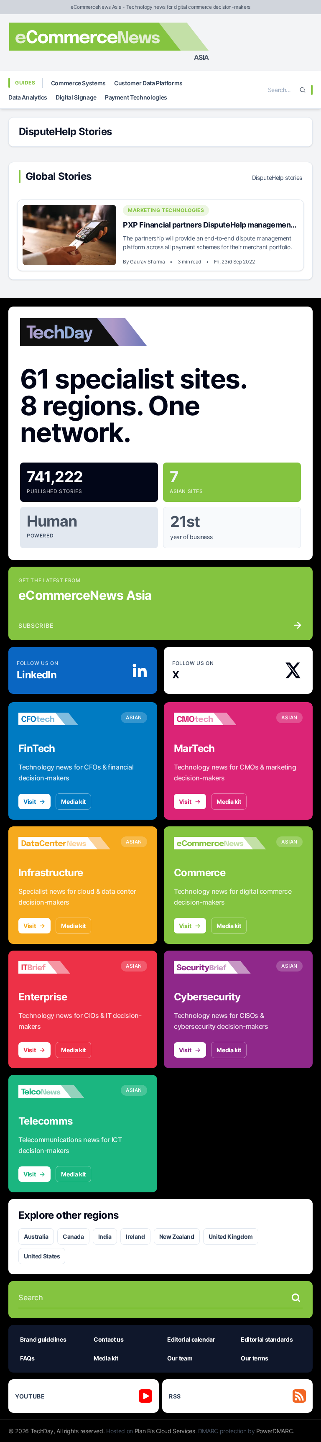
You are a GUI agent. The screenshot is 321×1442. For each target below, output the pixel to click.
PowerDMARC (274, 1430)
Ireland (135, 1236)
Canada (73, 1236)
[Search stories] (296, 1297)
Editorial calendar (191, 1339)
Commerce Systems (78, 83)
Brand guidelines (43, 1339)
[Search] (303, 90)
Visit (29, 801)
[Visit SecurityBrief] (220, 967)
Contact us (109, 1339)
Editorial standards (267, 1339)
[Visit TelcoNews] (64, 1091)
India (105, 1236)
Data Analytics (27, 97)
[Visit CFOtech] (64, 719)
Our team (179, 1358)
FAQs (27, 1358)
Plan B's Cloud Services (165, 1430)
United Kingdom (231, 1236)
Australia (36, 1236)
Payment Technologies (136, 97)
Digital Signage (76, 97)
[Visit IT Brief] (64, 967)
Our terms (254, 1358)
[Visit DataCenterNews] (64, 843)
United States (42, 1256)
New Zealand (176, 1236)
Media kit (73, 801)
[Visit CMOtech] (220, 719)
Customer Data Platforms (148, 83)
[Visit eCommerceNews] (220, 843)
